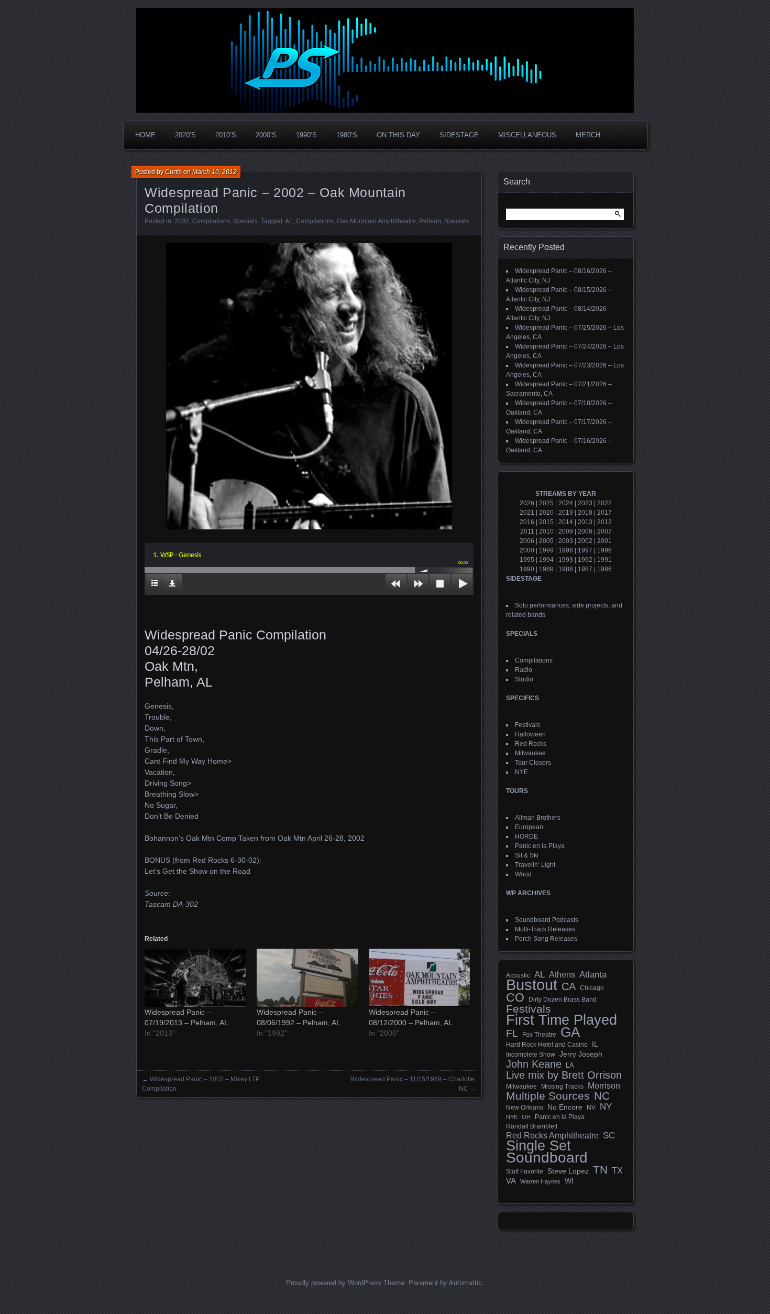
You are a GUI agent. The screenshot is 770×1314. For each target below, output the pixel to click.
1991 (604, 559)
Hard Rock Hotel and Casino (547, 1044)
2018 (585, 512)
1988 (565, 569)
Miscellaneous (527, 135)
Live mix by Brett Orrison (564, 1075)
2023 (585, 503)
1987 (585, 569)
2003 (565, 541)
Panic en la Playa (540, 846)
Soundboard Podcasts (546, 920)
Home (145, 135)
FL (512, 1033)
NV (591, 1107)
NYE (521, 772)
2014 (565, 522)
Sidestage (459, 135)
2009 (565, 531)
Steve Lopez (568, 1171)
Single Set (538, 1145)
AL (289, 221)
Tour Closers (533, 762)
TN (600, 1170)
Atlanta (593, 975)
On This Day (398, 135)
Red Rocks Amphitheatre (552, 1135)
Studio (524, 679)
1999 (546, 550)
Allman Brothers (537, 817)
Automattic (465, 1283)
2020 (546, 512)
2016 (527, 522)
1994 (546, 559)
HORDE (526, 836)
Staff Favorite (524, 1171)
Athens (562, 974)
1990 (527, 569)
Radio (523, 670)
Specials (245, 221)
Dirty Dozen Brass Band (563, 999)
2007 (604, 531)
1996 (604, 550)
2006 (527, 541)
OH (526, 1117)
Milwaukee (530, 753)
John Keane (534, 1064)
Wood (523, 874)
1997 (585, 550)
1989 (546, 569)
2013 (585, 522)
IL (595, 1044)
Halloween (530, 734)
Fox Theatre (539, 1034)
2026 (527, 503)
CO (515, 997)
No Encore (564, 1107)
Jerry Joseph (580, 1054)
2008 (585, 531)
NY (606, 1107)
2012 (604, 522)
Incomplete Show (530, 1054)
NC (602, 1096)
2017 (604, 512)
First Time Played (561, 1020)
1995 (527, 559)
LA (570, 1065)
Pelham (430, 221)
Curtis (173, 172)
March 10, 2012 (214, 172)
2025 (546, 503)
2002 (181, 221)
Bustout (531, 985)
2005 (546, 541)
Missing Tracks (562, 1086)
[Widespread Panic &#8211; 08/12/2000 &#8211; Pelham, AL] (419, 978)
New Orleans (524, 1107)
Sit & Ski (526, 855)
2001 (604, 541)
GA (570, 1032)
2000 (527, 550)
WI (569, 1181)
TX (617, 1170)
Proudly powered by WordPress (333, 1283)
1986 (604, 569)
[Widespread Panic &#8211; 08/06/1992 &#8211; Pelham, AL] (307, 978)
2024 (565, 503)
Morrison (604, 1085)
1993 (565, 559)
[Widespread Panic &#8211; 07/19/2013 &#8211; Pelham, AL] (195, 978)
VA (511, 1180)
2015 (546, 522)
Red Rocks (530, 743)
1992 (585, 559)
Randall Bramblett (531, 1126)
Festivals (527, 725)
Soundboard (547, 1158)
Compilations (211, 221)
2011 (527, 531)
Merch (588, 135)
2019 (565, 512)
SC (609, 1136)
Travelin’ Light (535, 864)
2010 (546, 531)
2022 (604, 503)
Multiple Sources (548, 1096)
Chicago (592, 987)
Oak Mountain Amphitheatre (376, 221)
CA (569, 986)
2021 (527, 512)
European (529, 827)
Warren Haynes (540, 1181)
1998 (565, 550)
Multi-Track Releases (545, 929)
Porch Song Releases (546, 938)
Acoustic (518, 975)
